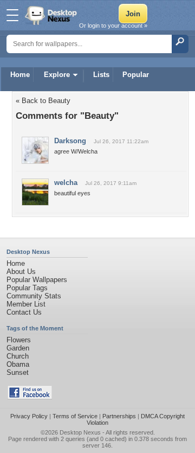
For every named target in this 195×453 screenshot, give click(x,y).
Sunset (17, 372)
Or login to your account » (113, 25)
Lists (101, 75)
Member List (26, 304)
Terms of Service (75, 416)
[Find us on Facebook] (30, 397)
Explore (57, 75)
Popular (135, 75)
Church (17, 356)
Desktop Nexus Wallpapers (52, 15)
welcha (65, 182)
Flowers (18, 340)
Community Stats (33, 296)
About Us (21, 271)
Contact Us (24, 312)
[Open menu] (12, 15)
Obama (17, 364)
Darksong (70, 141)
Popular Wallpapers (36, 280)
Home (20, 75)
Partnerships (119, 416)
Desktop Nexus (80, 432)
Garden (17, 348)
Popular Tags (27, 288)
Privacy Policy (29, 416)
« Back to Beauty (43, 101)
